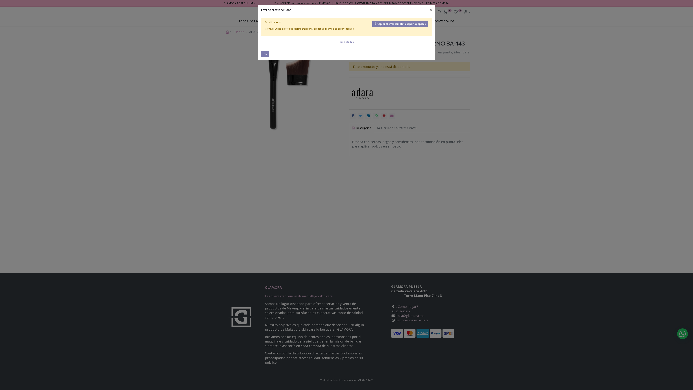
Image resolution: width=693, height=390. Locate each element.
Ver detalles (346, 42)
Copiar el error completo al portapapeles (401, 23)
